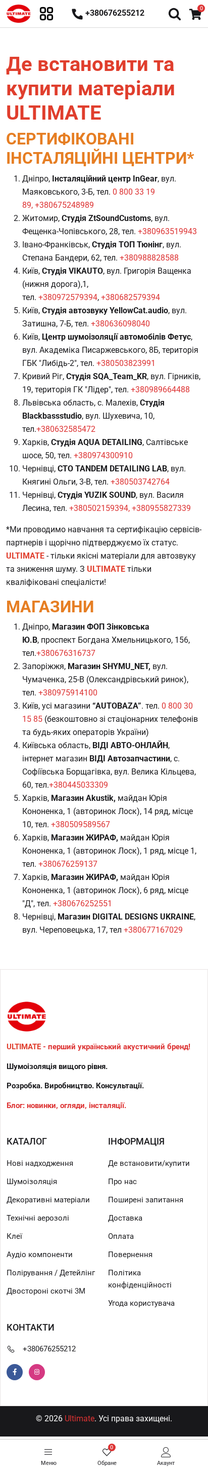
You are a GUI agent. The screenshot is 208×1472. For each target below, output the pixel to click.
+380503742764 (140, 482)
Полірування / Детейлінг (51, 1272)
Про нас (122, 1181)
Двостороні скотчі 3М (46, 1291)
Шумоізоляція (32, 1181)
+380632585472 (65, 429)
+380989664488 (160, 389)
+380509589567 (80, 824)
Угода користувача (141, 1303)
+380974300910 (103, 455)
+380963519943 (167, 231)
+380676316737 (65, 653)
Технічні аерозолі (38, 1218)
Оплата (121, 1236)
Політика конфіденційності (140, 1279)
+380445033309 (78, 785)
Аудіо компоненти (40, 1254)
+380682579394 (130, 297)
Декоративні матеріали (48, 1199)
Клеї (14, 1236)
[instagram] (37, 1372)
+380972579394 (67, 297)
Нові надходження (40, 1163)
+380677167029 (153, 930)
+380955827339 (161, 508)
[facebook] (15, 1372)
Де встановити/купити (149, 1163)
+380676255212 (49, 1348)
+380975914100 (67, 692)
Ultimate (79, 1418)
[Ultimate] (18, 13)
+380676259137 (67, 864)
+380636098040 (120, 323)
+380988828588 (149, 258)
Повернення (130, 1254)
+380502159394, (99, 508)
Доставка (125, 1218)
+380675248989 (64, 205)
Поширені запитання (145, 1199)
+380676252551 (82, 903)
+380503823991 (125, 363)
